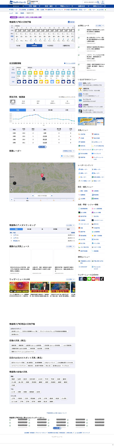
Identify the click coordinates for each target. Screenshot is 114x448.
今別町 (58, 379)
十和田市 (20, 398)
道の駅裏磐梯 (38, 362)
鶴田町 (65, 382)
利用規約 (32, 432)
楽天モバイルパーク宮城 (18, 362)
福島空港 (14, 345)
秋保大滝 (30, 365)
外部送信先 (62, 432)
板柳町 (59, 382)
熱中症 (13, 72)
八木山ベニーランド (50, 362)
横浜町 (51, 398)
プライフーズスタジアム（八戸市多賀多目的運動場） (54, 331)
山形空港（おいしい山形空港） (34, 345)
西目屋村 (34, 382)
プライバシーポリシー (41, 432)
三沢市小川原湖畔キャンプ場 (29, 331)
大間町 (19, 392)
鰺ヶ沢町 (21, 382)
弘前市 (19, 379)
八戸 (14, 238)
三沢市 (26, 398)
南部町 (39, 401)
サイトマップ (86, 432)
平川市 (46, 379)
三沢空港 (47, 348)
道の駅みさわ (15, 334)
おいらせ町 (14, 401)
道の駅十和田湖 (39, 365)
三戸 (14, 235)
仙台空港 (39, 348)
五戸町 (27, 401)
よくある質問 (78, 432)
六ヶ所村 (64, 398)
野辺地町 (33, 398)
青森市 (13, 379)
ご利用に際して (70, 432)
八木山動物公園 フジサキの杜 (65, 362)
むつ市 (13, 392)
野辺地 (15, 240)
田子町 (33, 401)
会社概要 (26, 432)
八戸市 (13, 398)
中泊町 (13, 385)
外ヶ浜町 (14, 382)
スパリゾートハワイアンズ (18, 365)
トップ (11, 13)
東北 (16, 13)
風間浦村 (31, 392)
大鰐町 (46, 382)
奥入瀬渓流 (30, 362)
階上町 (45, 401)
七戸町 (39, 398)
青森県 (22, 13)
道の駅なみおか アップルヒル (61, 365)
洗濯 (13, 81)
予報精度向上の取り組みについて (57, 413)
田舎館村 (53, 382)
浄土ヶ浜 (48, 365)
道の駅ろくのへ (16, 331)
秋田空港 (32, 348)
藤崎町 (40, 382)
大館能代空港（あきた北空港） (20, 348)
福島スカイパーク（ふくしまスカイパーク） (23, 351)
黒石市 (25, 379)
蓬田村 (64, 379)
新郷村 (51, 401)
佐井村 (38, 392)
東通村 (25, 392)
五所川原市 (32, 379)
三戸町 (21, 401)
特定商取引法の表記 (53, 432)
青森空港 (21, 345)
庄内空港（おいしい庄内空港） (53, 345)
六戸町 (45, 398)
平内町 (52, 379)
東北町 (57, 398)
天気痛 (13, 77)
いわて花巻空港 (67, 345)
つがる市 (40, 379)
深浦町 (27, 382)
